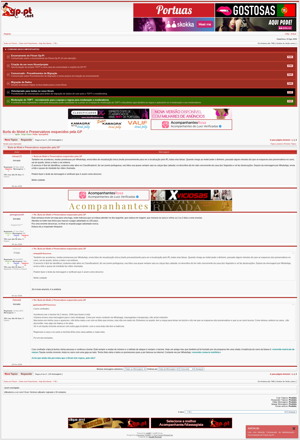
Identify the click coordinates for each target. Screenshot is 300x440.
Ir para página (276, 140)
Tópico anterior (276, 144)
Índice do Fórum (10, 43)
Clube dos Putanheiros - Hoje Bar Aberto (35, 43)
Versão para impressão (12, 144)
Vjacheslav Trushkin (143, 435)
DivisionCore (168, 435)
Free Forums (158, 435)
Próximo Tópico (290, 144)
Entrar (293, 34)
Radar (35, 134)
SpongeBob (43, 134)
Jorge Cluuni (26, 134)
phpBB (148, 433)
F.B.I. (56, 43)
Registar (7, 34)
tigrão (17, 134)
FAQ (287, 34)
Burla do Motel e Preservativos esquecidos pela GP (42, 132)
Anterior (286, 140)
